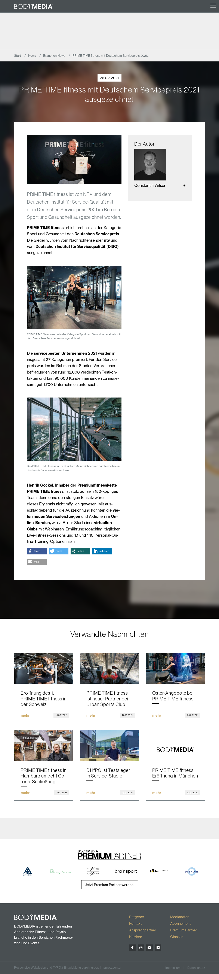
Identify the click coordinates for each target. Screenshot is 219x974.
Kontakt (135, 923)
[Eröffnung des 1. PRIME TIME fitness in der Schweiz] (43, 668)
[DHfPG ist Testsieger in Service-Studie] (109, 745)
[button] (37, 551)
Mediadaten (179, 917)
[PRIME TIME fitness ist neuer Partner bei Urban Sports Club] (109, 668)
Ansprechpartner (142, 930)
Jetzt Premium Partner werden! (109, 885)
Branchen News (54, 56)
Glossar (176, 937)
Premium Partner (183, 930)
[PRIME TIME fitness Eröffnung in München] (175, 745)
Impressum (173, 968)
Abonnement (180, 923)
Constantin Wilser (150, 185)
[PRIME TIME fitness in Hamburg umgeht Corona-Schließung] (43, 745)
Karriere (135, 937)
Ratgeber (136, 917)
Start (18, 56)
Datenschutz (196, 968)
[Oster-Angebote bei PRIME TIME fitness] (175, 668)
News (32, 56)
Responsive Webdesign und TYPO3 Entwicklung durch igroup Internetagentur (67, 968)
